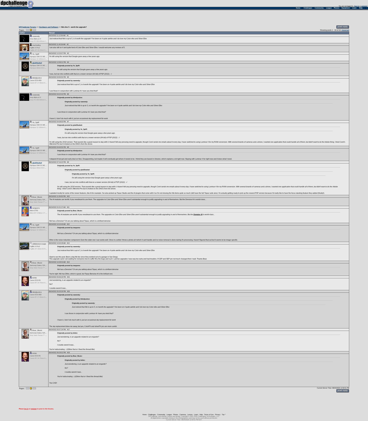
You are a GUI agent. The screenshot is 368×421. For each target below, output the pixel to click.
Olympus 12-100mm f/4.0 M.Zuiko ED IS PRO (46, 59)
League (169, 414)
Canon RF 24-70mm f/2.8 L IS (40, 283)
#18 (68, 352)
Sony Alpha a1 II (35, 39)
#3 (68, 53)
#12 (68, 224)
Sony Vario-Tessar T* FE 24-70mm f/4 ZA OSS (46, 202)
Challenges (152, 414)
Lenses (190, 414)
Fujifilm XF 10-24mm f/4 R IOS (40, 50)
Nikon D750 (34, 210)
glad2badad (37, 63)
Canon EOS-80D (36, 80)
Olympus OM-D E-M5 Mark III (40, 56)
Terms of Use (209, 414)
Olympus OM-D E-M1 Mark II (40, 65)
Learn (196, 414)
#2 (68, 44)
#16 (68, 291)
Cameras (183, 414)
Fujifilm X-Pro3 (35, 246)
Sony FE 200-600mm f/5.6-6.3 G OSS (43, 41)
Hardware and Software (48, 27)
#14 (68, 262)
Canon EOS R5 (35, 280)
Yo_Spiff (35, 54)
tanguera (36, 208)
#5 (68, 77)
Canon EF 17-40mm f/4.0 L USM (41, 83)
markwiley (36, 45)
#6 (68, 94)
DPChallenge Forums (27, 27)
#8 (68, 147)
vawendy (36, 36)
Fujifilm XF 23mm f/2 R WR (39, 249)
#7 (68, 121)
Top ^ (224, 414)
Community (161, 414)
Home (144, 414)
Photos (175, 414)
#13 (68, 243)
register (364, 6)
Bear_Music (37, 197)
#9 (68, 162)
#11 (68, 207)
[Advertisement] (184, 16)
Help (201, 414)
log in (357, 6)
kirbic (34, 278)
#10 (68, 196)
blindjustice (37, 78)
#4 (68, 62)
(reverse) (345, 30)
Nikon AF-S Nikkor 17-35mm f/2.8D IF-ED (44, 213)
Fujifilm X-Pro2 (35, 48)
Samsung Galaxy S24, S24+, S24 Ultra (43, 199)
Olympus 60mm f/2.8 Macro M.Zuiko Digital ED (46, 68)
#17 (68, 329)
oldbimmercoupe (39, 244)
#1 (68, 35)
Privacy (217, 414)
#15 (68, 277)
